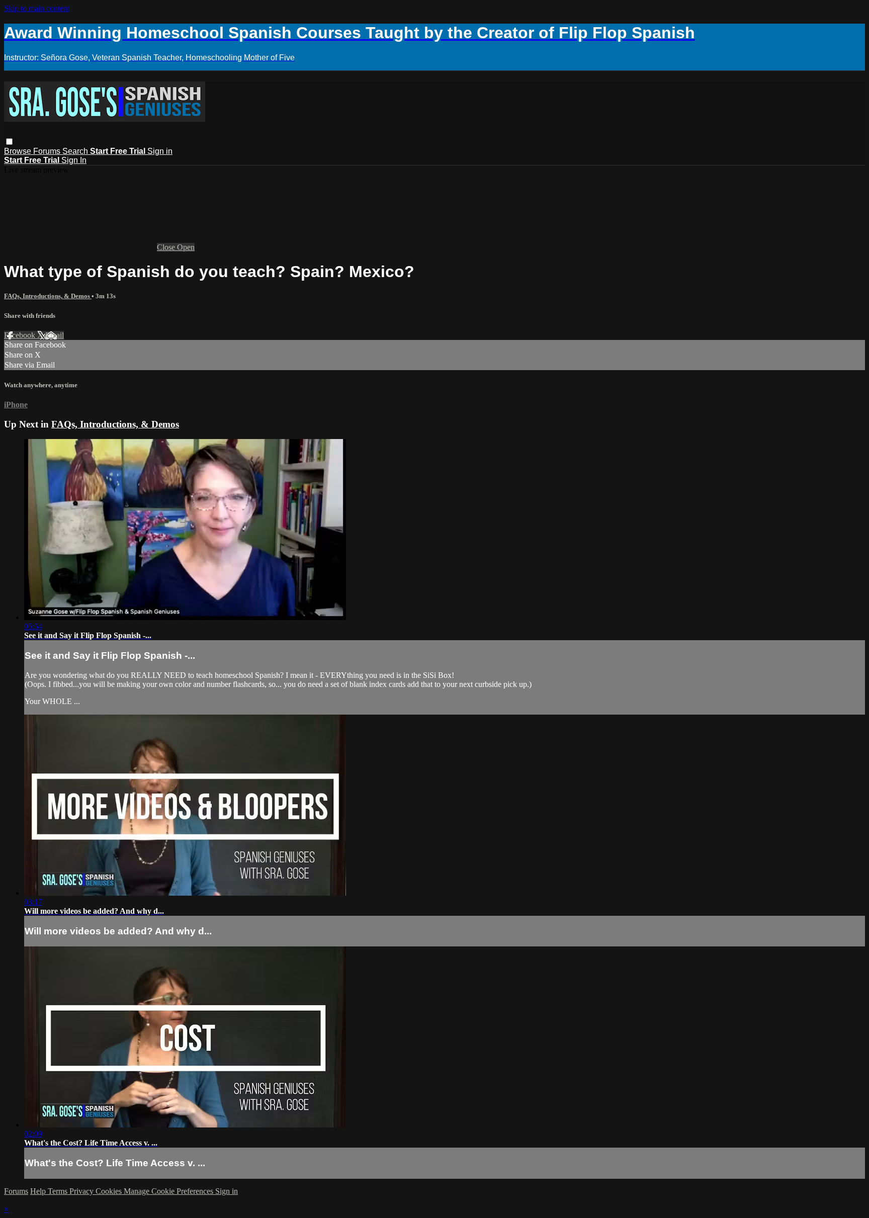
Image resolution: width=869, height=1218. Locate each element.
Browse (18, 151)
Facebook (20, 335)
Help (39, 1191)
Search (76, 151)
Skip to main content (36, 8)
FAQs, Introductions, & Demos (48, 296)
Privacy (82, 1191)
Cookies (110, 1191)
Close (167, 247)
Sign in (159, 151)
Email (54, 335)
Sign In (73, 160)
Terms (58, 1191)
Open (186, 247)
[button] (9, 141)
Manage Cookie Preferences (169, 1191)
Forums (47, 151)
